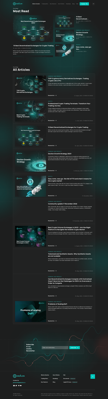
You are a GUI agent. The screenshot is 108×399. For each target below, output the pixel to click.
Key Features (53, 3)
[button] (93, 3)
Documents (66, 378)
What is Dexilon (36, 3)
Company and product (20, 43)
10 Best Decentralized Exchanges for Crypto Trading (68, 127)
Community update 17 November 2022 (27, 46)
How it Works (61, 3)
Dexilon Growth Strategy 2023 (59, 154)
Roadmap (68, 3)
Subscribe (73, 347)
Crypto (50, 101)
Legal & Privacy (67, 382)
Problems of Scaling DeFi (57, 304)
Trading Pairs (45, 3)
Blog (73, 3)
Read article (51, 95)
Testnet (83, 4)
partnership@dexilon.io (19, 382)
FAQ (77, 3)
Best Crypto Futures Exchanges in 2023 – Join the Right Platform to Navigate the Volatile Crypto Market (69, 228)
